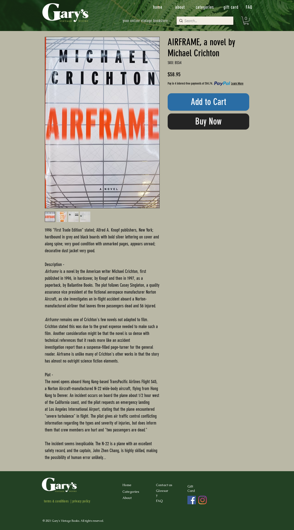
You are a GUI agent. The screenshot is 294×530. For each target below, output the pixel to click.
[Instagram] (202, 500)
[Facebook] (191, 500)
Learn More (237, 83)
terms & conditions (56, 501)
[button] (246, 21)
